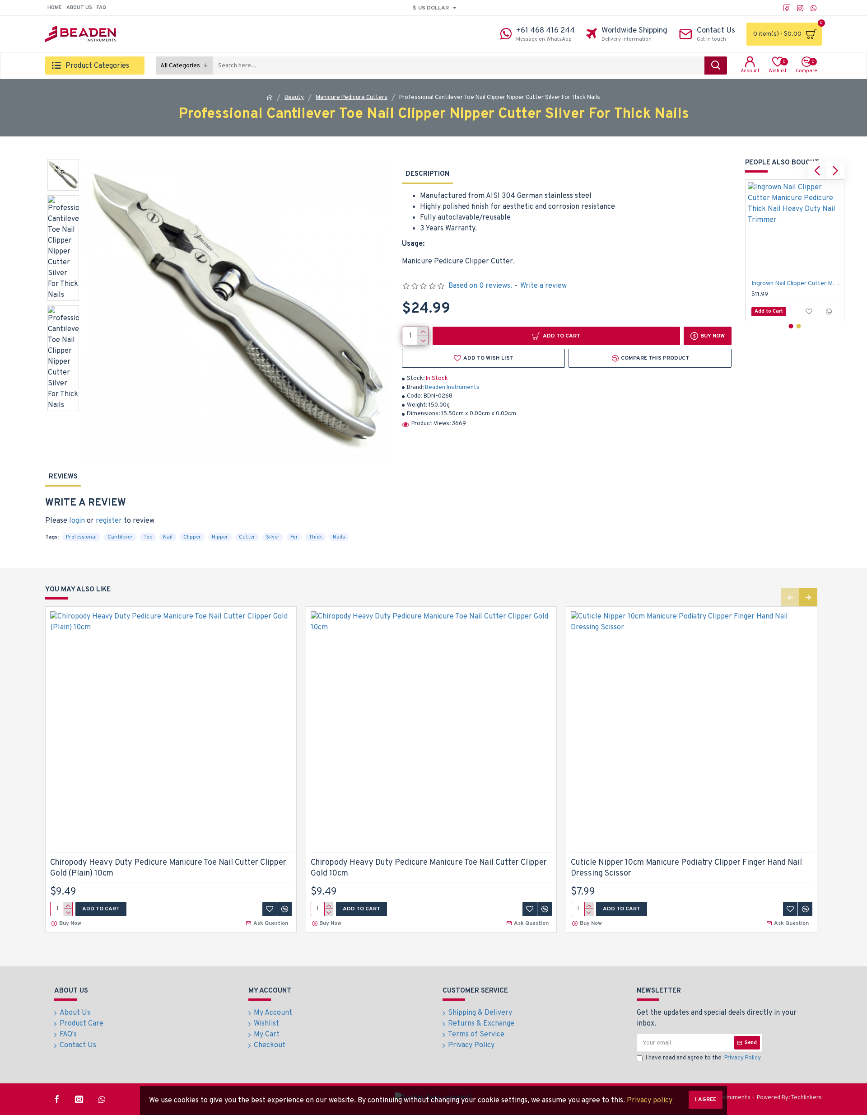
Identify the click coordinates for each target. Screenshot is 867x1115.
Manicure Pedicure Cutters (351, 97)
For (294, 537)
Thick (315, 537)
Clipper (192, 537)
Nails (339, 537)
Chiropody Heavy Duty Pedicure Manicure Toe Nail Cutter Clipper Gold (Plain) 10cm (168, 867)
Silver (273, 537)
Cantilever (120, 537)
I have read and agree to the (703, 1058)
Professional (81, 537)
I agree (705, 1099)
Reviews (63, 477)
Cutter (247, 537)
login (77, 520)
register (109, 520)
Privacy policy (649, 1100)
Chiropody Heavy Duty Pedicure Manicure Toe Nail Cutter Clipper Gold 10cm (429, 867)
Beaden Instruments (452, 387)
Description (427, 174)
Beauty (294, 97)
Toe (148, 537)
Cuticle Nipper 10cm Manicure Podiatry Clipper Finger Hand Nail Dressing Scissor (686, 867)
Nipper (220, 537)
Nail (167, 537)
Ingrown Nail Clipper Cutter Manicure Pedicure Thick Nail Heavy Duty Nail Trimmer (796, 283)
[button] (817, 170)
